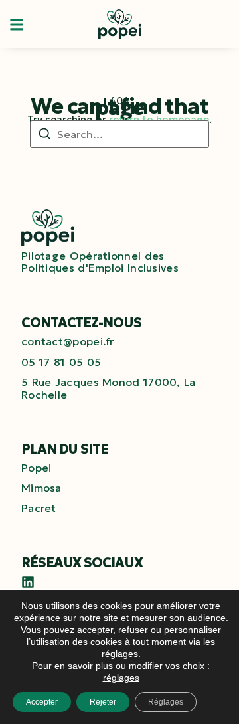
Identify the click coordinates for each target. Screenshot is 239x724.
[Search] (44, 135)
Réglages (165, 702)
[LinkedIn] (28, 581)
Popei (36, 468)
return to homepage (159, 119)
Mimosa (41, 488)
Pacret (38, 508)
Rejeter (103, 702)
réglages (121, 677)
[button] (16, 24)
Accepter (42, 702)
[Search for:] (119, 134)
